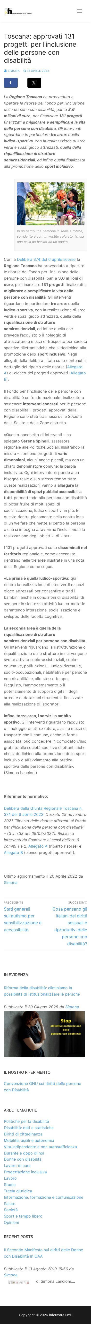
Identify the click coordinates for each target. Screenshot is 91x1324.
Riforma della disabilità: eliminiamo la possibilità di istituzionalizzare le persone (42, 991)
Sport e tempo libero (23, 1216)
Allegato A (38, 846)
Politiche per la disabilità (26, 1121)
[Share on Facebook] (11, 83)
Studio (10, 1184)
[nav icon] (79, 11)
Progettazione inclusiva (25, 1171)
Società (11, 1209)
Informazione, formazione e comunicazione (43, 1197)
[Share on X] (34, 83)
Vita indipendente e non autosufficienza (40, 1146)
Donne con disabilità (22, 1159)
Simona (13, 71)
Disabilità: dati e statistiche (29, 1127)
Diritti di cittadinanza (23, 1134)
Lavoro (10, 1178)
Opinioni (11, 1222)
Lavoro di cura (17, 1165)
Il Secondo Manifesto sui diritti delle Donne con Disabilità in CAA (43, 1253)
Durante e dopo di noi (24, 1153)
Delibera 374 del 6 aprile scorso (46, 259)
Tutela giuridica (18, 1190)
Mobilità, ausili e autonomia (29, 1140)
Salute (9, 1203)
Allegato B (13, 852)
